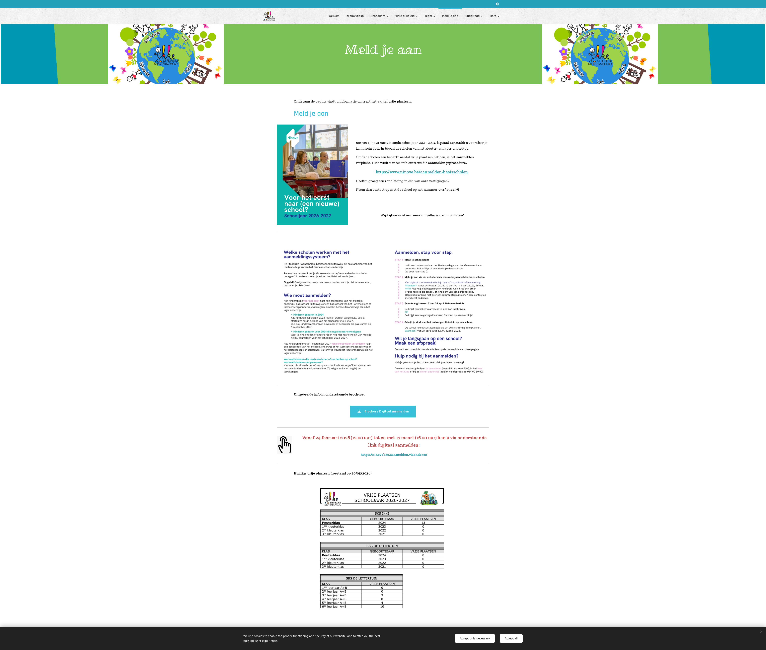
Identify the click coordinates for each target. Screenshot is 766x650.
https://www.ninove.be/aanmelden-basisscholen (422, 172)
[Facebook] (497, 4)
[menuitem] (334, 16)
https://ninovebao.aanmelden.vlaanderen (394, 454)
